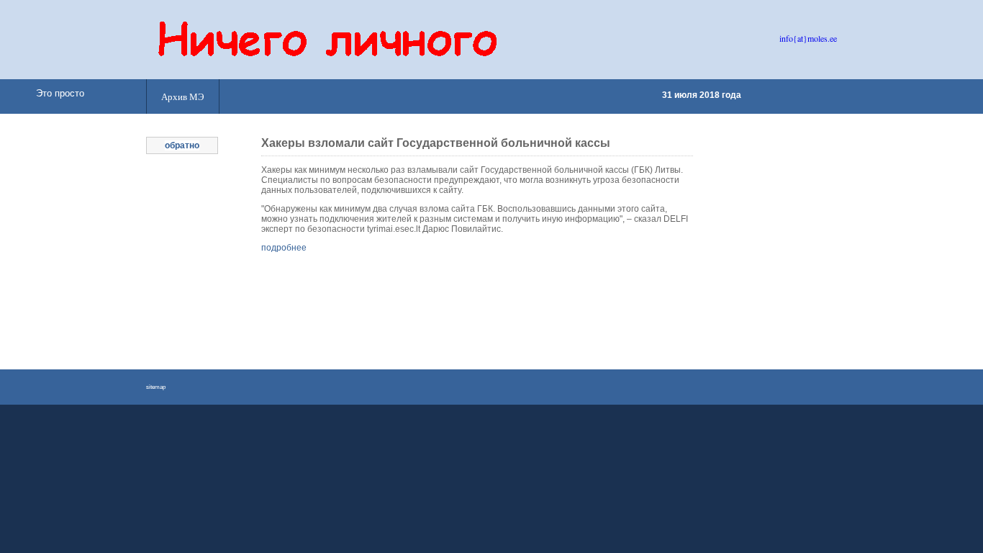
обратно (182, 145)
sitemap (156, 387)
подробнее (284, 248)
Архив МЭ (182, 96)
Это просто (60, 93)
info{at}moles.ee (808, 38)
